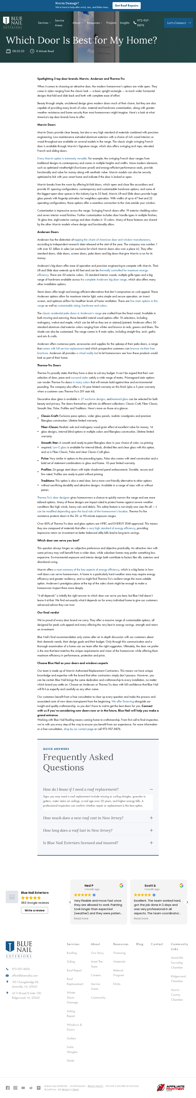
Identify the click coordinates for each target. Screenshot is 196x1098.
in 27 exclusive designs (91, 399)
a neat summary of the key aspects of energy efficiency (86, 569)
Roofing (72, 953)
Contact (157, 944)
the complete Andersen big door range (104, 279)
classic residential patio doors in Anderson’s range (72, 313)
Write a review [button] (35, 910)
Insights (124, 23)
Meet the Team (97, 963)
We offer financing (123, 701)
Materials (119, 961)
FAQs (116, 984)
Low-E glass (60, 447)
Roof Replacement (75, 981)
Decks (70, 1060)
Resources (121, 944)
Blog (139, 944)
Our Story (97, 953)
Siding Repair (71, 1013)
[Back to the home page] (12, 23)
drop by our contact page (79, 729)
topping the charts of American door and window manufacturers (112, 240)
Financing (119, 953)
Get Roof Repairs (126, 5)
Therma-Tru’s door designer (53, 497)
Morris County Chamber (177, 995)
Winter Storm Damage (72, 997)
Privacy (66, 1089)
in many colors (81, 382)
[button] (187, 902)
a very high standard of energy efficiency (111, 528)
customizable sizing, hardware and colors (82, 305)
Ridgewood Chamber (178, 978)
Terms (75, 1089)
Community (98, 997)
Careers (96, 975)
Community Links (179, 946)
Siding (71, 961)
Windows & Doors (74, 1027)
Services (43, 23)
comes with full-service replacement (63, 348)
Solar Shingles (72, 1049)
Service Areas (59, 22)
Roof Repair (74, 970)
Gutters (71, 1038)
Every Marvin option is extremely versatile (62, 158)
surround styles (79, 378)
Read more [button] (84, 918)
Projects (111, 23)
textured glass (120, 399)
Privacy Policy (96, 1086)
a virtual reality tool (87, 353)
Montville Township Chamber (177, 962)
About (76, 23)
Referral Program (118, 972)
